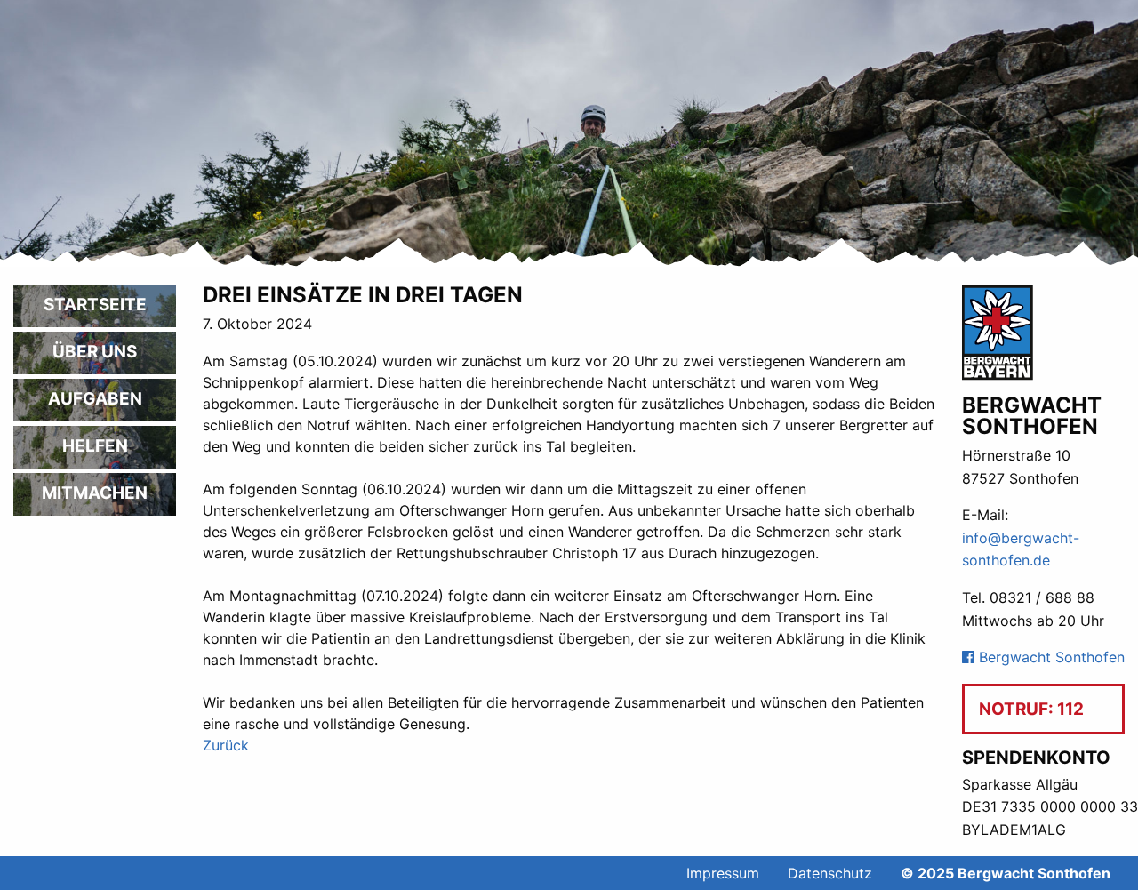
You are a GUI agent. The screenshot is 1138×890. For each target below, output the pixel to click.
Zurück (226, 745)
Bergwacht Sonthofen (1049, 657)
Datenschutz (830, 873)
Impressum (722, 873)
